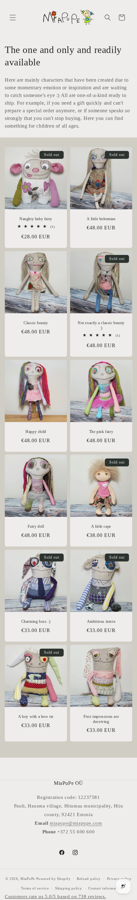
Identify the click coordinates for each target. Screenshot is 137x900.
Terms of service (35, 888)
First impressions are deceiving (101, 719)
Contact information (105, 888)
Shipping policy (68, 888)
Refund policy (89, 879)
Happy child (35, 431)
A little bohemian (101, 219)
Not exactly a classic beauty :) (101, 325)
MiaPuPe (27, 878)
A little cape (101, 526)
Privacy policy (119, 879)
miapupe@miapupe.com (76, 823)
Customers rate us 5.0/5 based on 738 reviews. (55, 896)
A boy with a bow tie (36, 716)
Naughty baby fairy (35, 219)
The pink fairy (101, 431)
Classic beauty (36, 323)
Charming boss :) (36, 621)
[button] (13, 18)
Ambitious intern (101, 621)
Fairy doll (36, 526)
